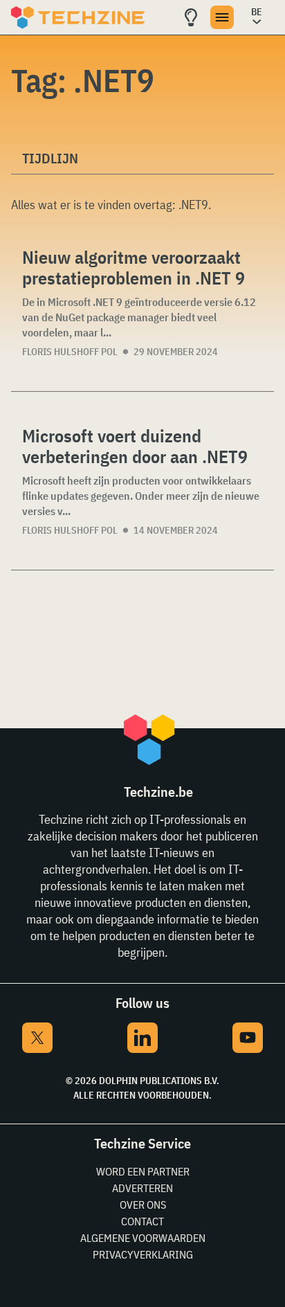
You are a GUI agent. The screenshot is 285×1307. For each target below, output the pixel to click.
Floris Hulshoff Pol (70, 351)
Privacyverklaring (143, 1254)
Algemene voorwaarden (142, 1238)
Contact (142, 1221)
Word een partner (143, 1171)
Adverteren (142, 1188)
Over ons (143, 1204)
